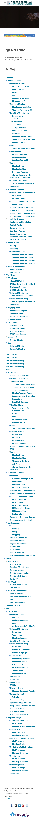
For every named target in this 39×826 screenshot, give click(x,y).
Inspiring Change (14, 319)
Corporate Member (17, 349)
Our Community (14, 523)
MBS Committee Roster (21, 508)
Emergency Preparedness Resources (24, 216)
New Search (17, 434)
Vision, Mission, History (21, 86)
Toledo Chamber (14, 81)
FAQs (14, 623)
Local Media (15, 549)
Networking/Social (17, 765)
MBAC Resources (19, 499)
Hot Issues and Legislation (20, 222)
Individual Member (17, 346)
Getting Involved (16, 314)
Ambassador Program (18, 311)
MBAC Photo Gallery (20, 505)
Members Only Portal (18, 181)
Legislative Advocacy (16, 219)
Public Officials (16, 225)
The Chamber (13, 372)
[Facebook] (12, 805)
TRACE (8, 558)
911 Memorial (15, 588)
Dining (14, 532)
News (12, 600)
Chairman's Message (18, 287)
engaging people (14, 682)
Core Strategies (18, 89)
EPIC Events (12, 322)
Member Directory (17, 340)
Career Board (17, 664)
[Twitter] (16, 805)
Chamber (9, 78)
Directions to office (19, 101)
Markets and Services (18, 585)
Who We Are (13, 561)
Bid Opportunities (19, 511)
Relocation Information (19, 541)
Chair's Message (18, 723)
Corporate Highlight (19, 653)
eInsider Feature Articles (22, 175)
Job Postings (17, 464)
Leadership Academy (18, 234)
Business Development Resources (23, 213)
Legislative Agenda (17, 231)
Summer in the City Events (22, 255)
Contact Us (14, 187)
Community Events (17, 328)
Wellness (17, 119)
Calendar (17, 125)
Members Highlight (19, 638)
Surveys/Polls (17, 670)
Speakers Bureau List (20, 160)
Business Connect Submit (20, 178)
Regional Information (18, 544)
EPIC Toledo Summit (18, 334)
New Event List (11, 355)
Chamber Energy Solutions (24, 387)
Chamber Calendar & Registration (25, 691)
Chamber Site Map (13, 605)
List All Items (17, 437)
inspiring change (14, 718)
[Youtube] (23, 805)
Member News (18, 166)
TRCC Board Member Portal (23, 184)
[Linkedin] (19, 805)
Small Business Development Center (24, 193)
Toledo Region (13, 243)
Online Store (15, 676)
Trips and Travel (20, 128)
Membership (15, 756)
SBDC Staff (16, 196)
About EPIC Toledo (17, 281)
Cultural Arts (15, 729)
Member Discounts (19, 662)
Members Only (13, 337)
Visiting (13, 246)
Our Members (15, 151)
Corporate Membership (19, 299)
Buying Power (17, 116)
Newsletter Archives (20, 172)
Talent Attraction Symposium (23, 148)
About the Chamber (17, 83)
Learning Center (18, 198)
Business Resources (16, 190)
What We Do (12, 582)
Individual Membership (19, 293)
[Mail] (27, 805)
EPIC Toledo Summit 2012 (20, 715)
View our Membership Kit (22, 110)
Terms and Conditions (9, 798)
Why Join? (16, 617)
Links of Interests (17, 552)
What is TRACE (16, 564)
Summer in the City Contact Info (24, 263)
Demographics (15, 546)
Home (8, 370)
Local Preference (17, 594)
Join (9, 343)
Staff (14, 95)
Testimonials (17, 635)
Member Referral (19, 673)
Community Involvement (19, 721)
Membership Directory (16, 266)
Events (12, 145)
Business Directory (19, 154)
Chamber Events (16, 325)
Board (14, 92)
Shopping (16, 535)
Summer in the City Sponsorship (24, 260)
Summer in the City (17, 252)
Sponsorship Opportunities (20, 316)
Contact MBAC (18, 204)
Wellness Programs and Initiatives (23, 446)
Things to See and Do (18, 538)
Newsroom (14, 163)
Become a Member (17, 104)
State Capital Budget (18, 240)
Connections (17, 122)
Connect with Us (18, 423)
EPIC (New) (10, 275)
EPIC (12, 449)
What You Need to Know (17, 591)
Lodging (15, 529)
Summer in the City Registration (24, 257)
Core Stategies (18, 411)
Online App (16, 632)
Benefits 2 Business (20, 142)
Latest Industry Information (20, 597)
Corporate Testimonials (21, 650)
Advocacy (16, 134)
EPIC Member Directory (19, 290)
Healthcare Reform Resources (22, 237)
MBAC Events (17, 502)
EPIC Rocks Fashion (18, 712)
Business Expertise (19, 131)
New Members (15, 272)
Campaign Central (17, 228)
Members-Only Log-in (18, 576)
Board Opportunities (20, 667)
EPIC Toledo (12, 278)
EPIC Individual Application (22, 296)
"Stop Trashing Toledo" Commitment (24, 706)
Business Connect (19, 443)
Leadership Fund (18, 485)
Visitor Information (17, 526)
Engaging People (14, 308)
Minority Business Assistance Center (24, 201)
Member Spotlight (19, 157)
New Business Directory (15, 361)
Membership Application (21, 107)
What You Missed (17, 331)
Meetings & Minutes (20, 735)
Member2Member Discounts (23, 137)
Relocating (14, 249)
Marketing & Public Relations (21, 747)
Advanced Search (17, 269)
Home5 (8, 352)
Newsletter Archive (17, 603)
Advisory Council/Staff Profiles (24, 626)
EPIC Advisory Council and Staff (22, 284)
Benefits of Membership (19, 113)
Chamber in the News (20, 98)
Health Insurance (21, 390)
